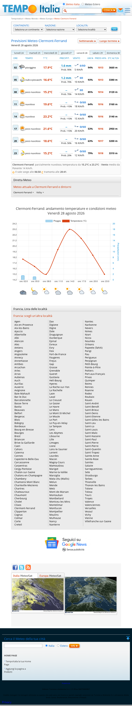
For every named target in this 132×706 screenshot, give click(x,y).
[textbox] (82, 10)
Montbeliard (56, 498)
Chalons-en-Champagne (28, 475)
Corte (17, 521)
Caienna (19, 452)
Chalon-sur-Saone (24, 472)
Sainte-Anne (92, 455)
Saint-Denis (91, 413)
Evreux (53, 344)
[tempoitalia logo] (31, 14)
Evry (51, 347)
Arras (17, 373)
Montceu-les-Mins (59, 501)
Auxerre (19, 387)
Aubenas (19, 377)
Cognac (18, 514)
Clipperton (20, 511)
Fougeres (54, 357)
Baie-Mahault (22, 393)
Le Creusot (55, 400)
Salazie (89, 465)
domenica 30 (113, 52)
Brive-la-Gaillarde (24, 442)
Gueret (53, 373)
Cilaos (17, 505)
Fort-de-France (57, 354)
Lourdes (54, 455)
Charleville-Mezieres (26, 485)
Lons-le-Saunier (58, 449)
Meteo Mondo (31, 18)
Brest (17, 436)
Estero (64, 645)
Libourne (54, 436)
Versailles (90, 508)
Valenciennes (92, 505)
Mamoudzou (56, 465)
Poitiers (89, 370)
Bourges (19, 432)
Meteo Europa (46, 18)
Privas (88, 377)
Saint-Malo (91, 432)
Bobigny (19, 423)
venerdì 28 (82, 52)
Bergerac (19, 416)
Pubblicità (66, 683)
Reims (88, 383)
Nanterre (54, 524)
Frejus (52, 360)
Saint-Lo (89, 426)
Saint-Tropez (92, 452)
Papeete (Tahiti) (93, 347)
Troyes (88, 498)
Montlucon (55, 508)
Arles (17, 370)
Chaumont (20, 495)
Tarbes (88, 478)
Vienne (89, 518)
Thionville (90, 482)
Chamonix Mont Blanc (27, 482)
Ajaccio (18, 331)
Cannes (18, 455)
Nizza (88, 337)
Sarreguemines (93, 468)
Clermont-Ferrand (22, 192)
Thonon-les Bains (95, 485)
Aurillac (18, 383)
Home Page (10, 655)
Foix (51, 351)
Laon (52, 393)
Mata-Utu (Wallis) (59, 478)
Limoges (54, 442)
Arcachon (19, 367)
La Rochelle (55, 390)
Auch (17, 380)
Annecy (18, 357)
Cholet (18, 501)
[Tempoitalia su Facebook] (15, 569)
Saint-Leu (90, 423)
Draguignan (56, 334)
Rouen (88, 400)
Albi (16, 337)
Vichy (39, 192)
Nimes (88, 331)
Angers (18, 351)
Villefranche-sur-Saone (98, 521)
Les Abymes (56, 432)
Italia (52, 645)
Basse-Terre (21, 403)
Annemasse (21, 360)
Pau (87, 354)
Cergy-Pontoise (23, 468)
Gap (51, 364)
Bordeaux (19, 426)
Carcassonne (21, 462)
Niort (88, 334)
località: (82, 25)
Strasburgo (91, 475)
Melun (53, 482)
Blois (17, 419)
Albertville (20, 334)
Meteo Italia (73, 4)
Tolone (89, 488)
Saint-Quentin (93, 449)
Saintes (89, 462)
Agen (17, 321)
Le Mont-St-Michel (59, 413)
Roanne (89, 390)
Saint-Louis (91, 429)
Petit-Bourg (91, 364)
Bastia (17, 406)
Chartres (19, 488)
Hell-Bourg (55, 380)
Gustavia (54, 377)
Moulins (54, 514)
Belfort (18, 413)
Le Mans (54, 410)
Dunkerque (55, 337)
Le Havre (54, 406)
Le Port (53, 419)
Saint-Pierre (91, 442)
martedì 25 (34, 52)
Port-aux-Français (95, 373)
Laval (52, 396)
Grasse (53, 367)
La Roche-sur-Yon (59, 387)
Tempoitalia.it (17, 18)
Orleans (89, 344)
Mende (53, 485)
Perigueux (90, 357)
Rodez (88, 393)
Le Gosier (54, 403)
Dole (51, 331)
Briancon (19, 439)
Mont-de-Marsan (59, 491)
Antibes (18, 364)
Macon (53, 459)
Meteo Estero (92, 4)
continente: (21, 25)
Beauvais (19, 410)
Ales (16, 344)
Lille (51, 439)
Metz (52, 488)
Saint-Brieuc (92, 410)
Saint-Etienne (92, 416)
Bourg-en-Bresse (24, 429)
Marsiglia (54, 475)
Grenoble (54, 370)
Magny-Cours (57, 462)
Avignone (19, 390)
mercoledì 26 (50, 52)
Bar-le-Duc (20, 396)
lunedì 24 (19, 52)
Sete (87, 472)
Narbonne (91, 324)
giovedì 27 (66, 52)
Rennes (89, 387)
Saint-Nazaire (93, 436)
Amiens (18, 347)
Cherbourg (20, 498)
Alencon (19, 341)
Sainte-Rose (91, 459)
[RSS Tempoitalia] (28, 569)
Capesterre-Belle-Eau (26, 459)
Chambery (20, 478)
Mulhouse (55, 518)
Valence (89, 501)
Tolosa (88, 491)
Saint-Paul (91, 439)
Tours (88, 495)
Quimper (90, 380)
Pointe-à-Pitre (93, 367)
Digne (52, 328)
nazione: (50, 25)
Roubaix (89, 396)
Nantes (89, 321)
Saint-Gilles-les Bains (97, 419)
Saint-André (92, 403)
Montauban (56, 495)
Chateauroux (21, 491)
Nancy (53, 521)
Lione (52, 446)
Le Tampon (55, 426)
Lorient (53, 452)
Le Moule (54, 416)
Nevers (89, 328)
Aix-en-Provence (23, 324)
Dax (51, 321)
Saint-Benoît (92, 406)
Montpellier (56, 511)
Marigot (53, 468)
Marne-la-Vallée (58, 472)
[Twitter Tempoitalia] (22, 569)
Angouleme (21, 354)
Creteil (18, 524)
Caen (17, 446)
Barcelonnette (22, 400)
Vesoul (88, 511)
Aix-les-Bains (21, 328)
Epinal (53, 341)
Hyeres (53, 383)
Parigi (88, 351)
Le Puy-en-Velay (58, 423)
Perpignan (91, 360)
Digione (53, 324)
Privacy (6, 702)
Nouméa (90, 341)
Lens (52, 429)
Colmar (18, 518)
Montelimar (56, 505)
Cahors (18, 449)
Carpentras (20, 465)
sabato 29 (98, 52)
